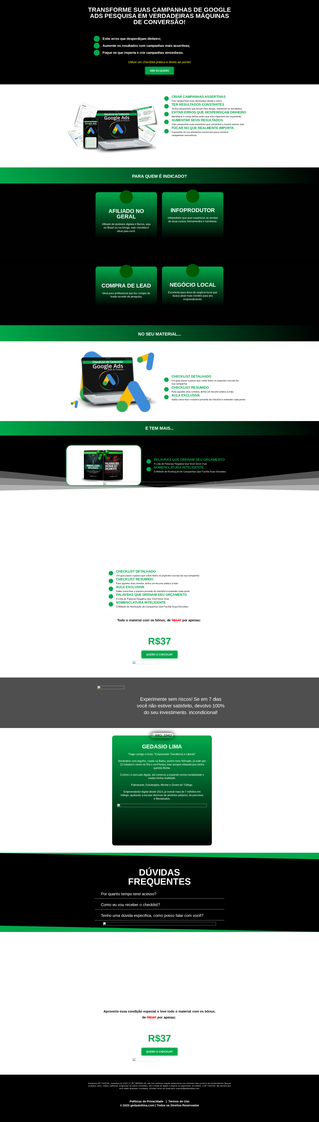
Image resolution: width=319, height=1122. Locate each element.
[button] (159, 894)
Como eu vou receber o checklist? (130, 904)
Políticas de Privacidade (146, 1101)
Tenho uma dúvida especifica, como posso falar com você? (152, 915)
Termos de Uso (179, 1101)
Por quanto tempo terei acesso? (128, 894)
